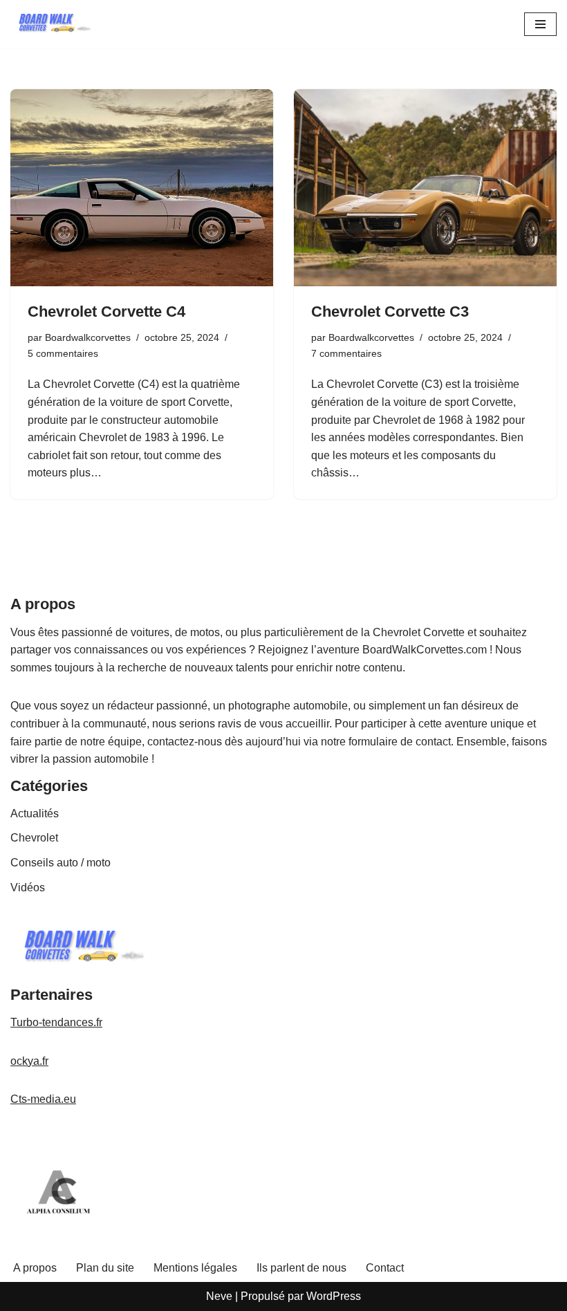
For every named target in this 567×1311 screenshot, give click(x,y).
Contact (385, 1268)
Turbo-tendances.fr (56, 1022)
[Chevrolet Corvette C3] (425, 187)
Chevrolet (34, 838)
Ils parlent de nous (301, 1268)
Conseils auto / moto (60, 862)
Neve (219, 1296)
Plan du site (105, 1268)
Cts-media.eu (43, 1099)
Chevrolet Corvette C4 (106, 311)
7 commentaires (346, 353)
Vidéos (27, 887)
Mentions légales (195, 1268)
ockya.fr (29, 1061)
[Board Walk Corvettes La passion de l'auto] (51, 24)
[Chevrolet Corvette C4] (141, 187)
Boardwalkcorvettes (88, 337)
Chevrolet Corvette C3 (390, 311)
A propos (35, 1268)
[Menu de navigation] (540, 24)
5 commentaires (63, 353)
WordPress (333, 1296)
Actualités (34, 813)
